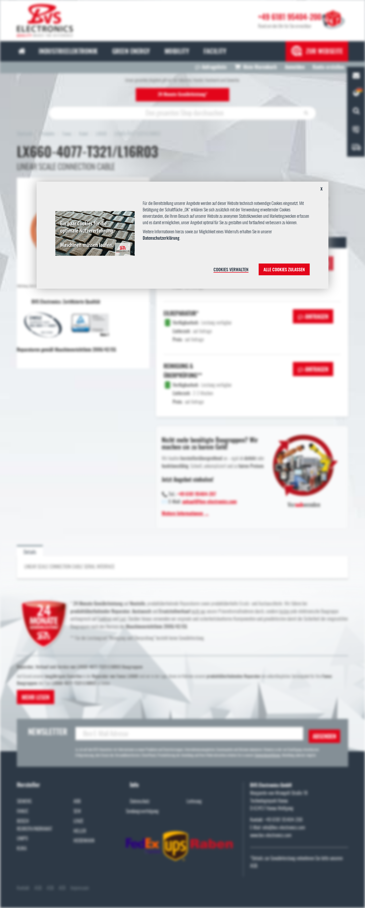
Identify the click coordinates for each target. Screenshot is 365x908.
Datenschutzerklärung (161, 238)
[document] (182, 237)
